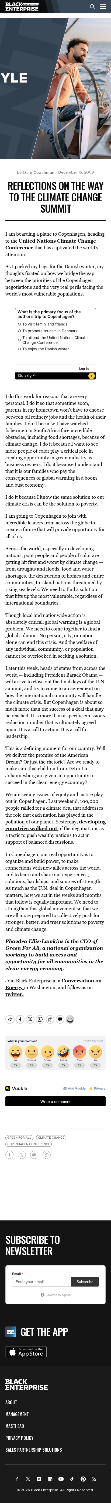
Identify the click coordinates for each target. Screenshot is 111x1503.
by (35, 172)
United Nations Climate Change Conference (50, 244)
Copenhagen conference (28, 1144)
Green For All (22, 947)
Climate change (51, 1137)
